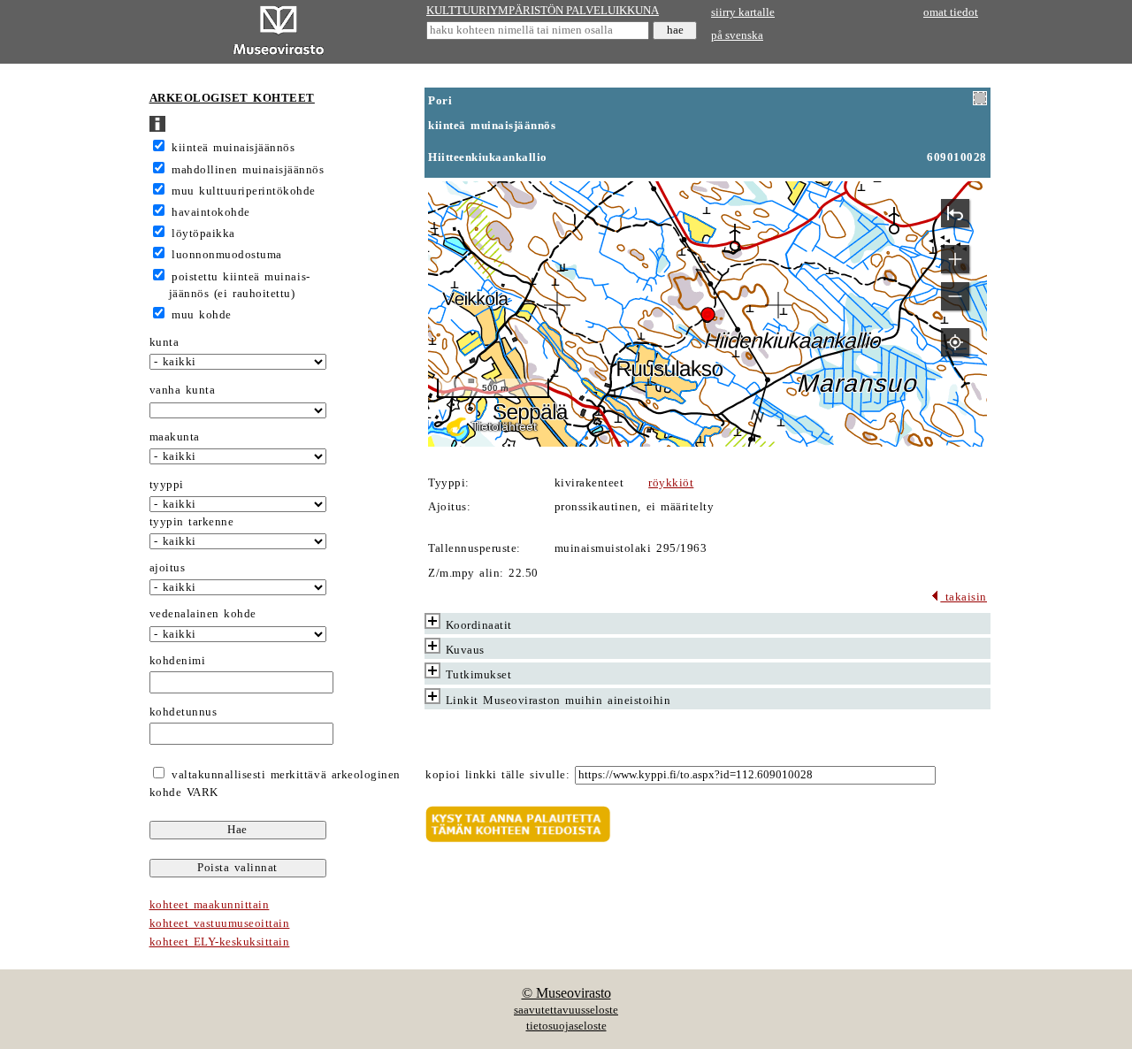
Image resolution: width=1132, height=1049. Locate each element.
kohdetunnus (183, 712)
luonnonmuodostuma (227, 255)
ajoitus (167, 568)
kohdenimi (177, 661)
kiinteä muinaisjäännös (233, 148)
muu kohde (202, 315)
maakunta (174, 437)
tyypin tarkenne (191, 522)
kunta (164, 342)
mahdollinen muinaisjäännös (248, 170)
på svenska (737, 35)
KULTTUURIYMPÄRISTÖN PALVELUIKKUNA (542, 10)
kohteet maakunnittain (209, 905)
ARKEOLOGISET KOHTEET (232, 98)
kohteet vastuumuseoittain (219, 923)
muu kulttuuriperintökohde (244, 191)
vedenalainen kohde (202, 614)
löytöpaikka (203, 233)
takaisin (963, 597)
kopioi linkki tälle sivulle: (497, 775)
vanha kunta (182, 390)
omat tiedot (950, 12)
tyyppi (166, 485)
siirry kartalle (743, 12)
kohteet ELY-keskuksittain (219, 942)
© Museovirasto (566, 992)
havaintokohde (211, 212)
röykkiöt (670, 483)
